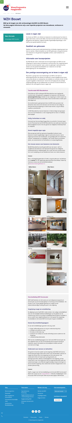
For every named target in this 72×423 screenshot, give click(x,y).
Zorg (6, 387)
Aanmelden (58, 400)
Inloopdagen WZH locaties (12, 39)
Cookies (40, 417)
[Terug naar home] (15, 7)
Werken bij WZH (42, 391)
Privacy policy (34, 417)
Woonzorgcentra (9, 391)
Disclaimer (26, 417)
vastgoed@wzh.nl (46, 373)
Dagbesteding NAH (26, 399)
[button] (67, 7)
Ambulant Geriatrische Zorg (27, 402)
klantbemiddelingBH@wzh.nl (37, 164)
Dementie (7, 393)
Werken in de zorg (42, 387)
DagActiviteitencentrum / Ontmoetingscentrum (27, 395)
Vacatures (40, 393)
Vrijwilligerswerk (42, 395)
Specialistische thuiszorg (25, 392)
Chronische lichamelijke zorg (11, 400)
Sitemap (46, 417)
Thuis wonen (24, 387)
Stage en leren (41, 398)
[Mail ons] (2, 413)
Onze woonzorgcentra (59, 387)
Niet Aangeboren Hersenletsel (9, 396)
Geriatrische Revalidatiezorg (9, 404)
